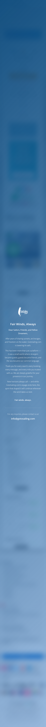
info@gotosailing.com (23, 418)
